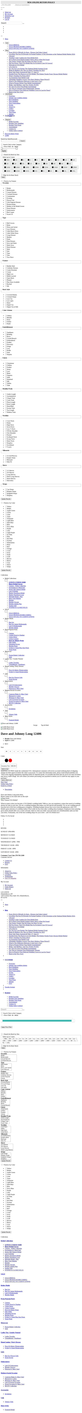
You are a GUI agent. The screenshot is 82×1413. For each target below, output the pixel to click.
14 (74, 160)
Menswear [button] (8, 651)
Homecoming (11, 204)
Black (9, 561)
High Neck (10, 425)
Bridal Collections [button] (7, 1241)
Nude (8, 555)
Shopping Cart (9, 16)
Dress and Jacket (12, 227)
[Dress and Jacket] (6, 1068)
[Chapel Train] (5, 1121)
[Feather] (4, 1112)
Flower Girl (10, 200)
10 (58, 160)
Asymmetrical (11, 396)
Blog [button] (6, 910)
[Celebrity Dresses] (7, 1075)
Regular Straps (11, 491)
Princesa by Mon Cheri (16, 688)
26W (65, 167)
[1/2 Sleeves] (7, 1145)
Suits (10, 657)
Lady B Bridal (13, 591)
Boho (8, 225)
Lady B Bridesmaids (15, 626)
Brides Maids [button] (5, 1285)
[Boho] (6, 1066)
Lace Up (9, 299)
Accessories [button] (4, 1390)
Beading (9, 334)
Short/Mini (10, 406)
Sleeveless (10, 480)
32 (70, 164)
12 (66, 160)
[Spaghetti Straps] (6, 1157)
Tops (8, 253)
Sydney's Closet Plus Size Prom (19, 648)
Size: (2, 747)
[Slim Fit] (5, 1141)
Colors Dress (13, 637)
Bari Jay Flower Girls (15, 677)
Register (7, 17)
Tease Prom (12, 649)
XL (65, 171)
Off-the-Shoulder (12, 431)
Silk (8, 381)
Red (8, 546)
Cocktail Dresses (12, 194)
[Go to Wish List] (3, 7)
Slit (8, 286)
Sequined (10, 379)
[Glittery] (3, 1091)
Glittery (9, 316)
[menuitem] (43, 12)
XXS (27, 171)
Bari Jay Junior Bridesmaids (17, 624)
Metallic (9, 318)
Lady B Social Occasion (16, 699)
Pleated (9, 280)
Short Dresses (11, 247)
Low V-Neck (11, 429)
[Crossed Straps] (6, 1084)
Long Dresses (11, 235)
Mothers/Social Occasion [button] (9, 1373)
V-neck (9, 447)
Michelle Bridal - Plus (16, 597)
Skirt (8, 249)
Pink (8, 536)
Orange (9, 549)
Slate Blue (10, 522)
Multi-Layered (11, 276)
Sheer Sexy (10, 245)
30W (8, 171)
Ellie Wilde (12, 642)
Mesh (8, 373)
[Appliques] (5, 1100)
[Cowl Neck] (6, 1127)
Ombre (9, 322)
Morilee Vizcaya (14, 687)
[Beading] (5, 1102)
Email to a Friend (6, 786)
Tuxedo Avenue (10, 987)
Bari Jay (11, 622)
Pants (8, 239)
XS (36, 171)
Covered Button (12, 295)
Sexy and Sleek (12, 243)
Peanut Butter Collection (16, 655)
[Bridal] (9, 1055)
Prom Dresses (11, 208)
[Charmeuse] (4, 1109)
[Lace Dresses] (6, 1069)
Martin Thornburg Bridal (16, 593)
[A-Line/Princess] (5, 1136)
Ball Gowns (10, 223)
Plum (8, 544)
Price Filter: (7, 146)
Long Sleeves (11, 474)
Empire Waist (11, 458)
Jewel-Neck (10, 427)
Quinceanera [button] (5, 1361)
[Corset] (7, 1078)
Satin (8, 377)
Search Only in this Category (12, 144)
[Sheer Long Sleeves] (7, 1150)
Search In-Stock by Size (11, 154)
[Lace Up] (6, 1086)
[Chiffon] (4, 1111)
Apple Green (11, 510)
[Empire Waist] (5, 1137)
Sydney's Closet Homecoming (18, 672)
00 (16, 160)
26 (47, 164)
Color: (3, 756)
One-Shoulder (11, 433)
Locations (8, 875)
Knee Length (11, 404)
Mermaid (9, 460)
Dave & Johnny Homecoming (18, 670)
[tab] (43, 593)
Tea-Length (10, 410)
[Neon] (3, 1094)
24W (56, 167)
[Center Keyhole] (7, 1077)
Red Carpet (10, 212)
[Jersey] (4, 1114)
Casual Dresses (11, 192)
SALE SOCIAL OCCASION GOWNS (21, 617)
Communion (11, 196)
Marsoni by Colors (15, 696)
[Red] (10, 760)
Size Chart (4, 782)
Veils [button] (6, 710)
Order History (9, 887)
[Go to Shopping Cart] (1, 7)
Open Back (10, 278)
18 (15, 164)
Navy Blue (10, 526)
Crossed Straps (11, 297)
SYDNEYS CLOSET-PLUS (18, 607)
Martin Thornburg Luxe (16, 595)
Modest (9, 237)
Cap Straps (10, 489)
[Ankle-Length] (5, 1118)
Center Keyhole (12, 270)
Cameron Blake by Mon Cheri (18, 694)
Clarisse (11, 633)
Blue (8, 524)
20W (37, 167)
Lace (8, 348)
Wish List (8, 12)
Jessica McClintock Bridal (17, 589)
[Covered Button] (6, 1082)
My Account (9, 14)
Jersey (9, 369)
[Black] (6, 760)
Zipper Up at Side (12, 307)
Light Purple (11, 532)
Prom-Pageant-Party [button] (8, 1299)
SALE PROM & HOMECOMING (20, 615)
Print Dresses (11, 241)
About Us (8, 871)
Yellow (9, 506)
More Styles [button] (8, 716)
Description (8, 789)
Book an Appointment (22, 5)
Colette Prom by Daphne (16, 635)
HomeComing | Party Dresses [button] (11, 1342)
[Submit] (23, 23)
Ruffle (9, 350)
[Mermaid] (5, 1139)
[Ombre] (3, 1096)
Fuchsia (9, 540)
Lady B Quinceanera (15, 685)
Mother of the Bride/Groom (15, 206)
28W (75, 167)
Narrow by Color (9, 503)
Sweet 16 (10, 214)
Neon (8, 320)
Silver (9, 565)
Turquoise (10, 518)
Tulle (8, 385)
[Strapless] (6, 1159)
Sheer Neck (10, 441)
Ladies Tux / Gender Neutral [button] (14, 659)
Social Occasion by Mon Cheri (18, 701)
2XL (73, 171)
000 (7, 160)
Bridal (9, 188)
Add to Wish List (6, 780)
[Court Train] (5, 1123)
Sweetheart (10, 445)
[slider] (73, 1020)
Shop (6, 904)
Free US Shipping (10, 878)
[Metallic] (3, 1093)
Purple (9, 528)
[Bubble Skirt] (7, 1073)
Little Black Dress (12, 231)
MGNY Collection (15, 703)
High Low (10, 274)
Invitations (12, 709)
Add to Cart (5, 769)
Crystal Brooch (11, 338)
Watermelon (10, 542)
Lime (8, 514)
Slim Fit (9, 462)
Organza (9, 375)
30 (62, 164)
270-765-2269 (6, 5)
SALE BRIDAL (14, 613)
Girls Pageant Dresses (14, 202)
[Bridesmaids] (9, 1057)
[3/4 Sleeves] (7, 1146)
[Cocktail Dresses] (9, 1061)
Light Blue (10, 520)
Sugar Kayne (13, 679)
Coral (8, 551)
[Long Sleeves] (7, 1148)
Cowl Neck (10, 421)
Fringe (9, 346)
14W (8, 167)
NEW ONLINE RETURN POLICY (41, 2)
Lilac (8, 530)
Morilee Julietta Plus (15, 604)
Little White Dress (12, 233)
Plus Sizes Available (13, 282)
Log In (7, 19)
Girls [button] (2, 1352)
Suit (8, 251)
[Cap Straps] (6, 1154)
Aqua (8, 516)
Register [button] (7, 993)
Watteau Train (11, 412)
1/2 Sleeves (10, 470)
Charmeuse (10, 363)
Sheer (8, 303)
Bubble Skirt (11, 266)
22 (31, 164)
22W (46, 167)
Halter (9, 423)
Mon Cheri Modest (15, 598)
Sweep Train (11, 408)
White (9, 567)
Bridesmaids (11, 190)
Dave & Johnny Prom (16, 640)
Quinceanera (11, 210)
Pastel (8, 324)
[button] (6, 39)
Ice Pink (9, 534)
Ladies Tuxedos (14, 662)
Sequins (9, 354)
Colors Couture (13, 639)
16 (7, 164)
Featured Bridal (14, 720)
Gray (8, 563)
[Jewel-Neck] (6, 1132)
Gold (8, 557)
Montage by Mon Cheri (16, 698)
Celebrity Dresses (12, 268)
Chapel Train (11, 398)
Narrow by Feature (10, 181)
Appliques (10, 332)
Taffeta (9, 383)
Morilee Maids (13, 628)
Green (9, 512)
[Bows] (5, 1103)
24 (39, 164)
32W (18, 171)
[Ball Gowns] (6, 1064)
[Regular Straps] (6, 1155)
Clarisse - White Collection (17, 586)
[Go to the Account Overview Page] (1, 9)
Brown (9, 559)
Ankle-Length (11, 394)
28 (54, 164)
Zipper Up (10, 305)
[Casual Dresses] (9, 1059)
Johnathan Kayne (14, 644)
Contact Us (8, 860)
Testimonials (9, 876)
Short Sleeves (11, 478)
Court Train (10, 400)
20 (23, 164)
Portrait (9, 435)
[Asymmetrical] (5, 1120)
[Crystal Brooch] (5, 1105)
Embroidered (11, 340)
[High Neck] (6, 1130)
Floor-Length (11, 402)
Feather (9, 342)
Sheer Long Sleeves (13, 476)
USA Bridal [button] (9, 960)
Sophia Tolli (12, 606)
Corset (9, 272)
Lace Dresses (11, 229)
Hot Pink (10, 538)
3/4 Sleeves (10, 472)
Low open (10, 301)
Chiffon (9, 365)
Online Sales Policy (7, 784)
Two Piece (10, 257)
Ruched (9, 284)
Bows (8, 336)
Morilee (11, 600)
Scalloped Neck (12, 437)
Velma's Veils (13, 714)
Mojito (9, 508)
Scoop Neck (11, 439)
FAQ (6, 864)
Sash (8, 352)
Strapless (9, 443)
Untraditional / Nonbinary (17, 664)
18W (27, 167)
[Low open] (6, 1087)
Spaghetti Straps (12, 493)
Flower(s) (10, 344)
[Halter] (6, 1128)
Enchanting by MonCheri (17, 587)
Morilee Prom (13, 646)
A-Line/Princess (12, 456)
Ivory (8, 553)
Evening (9, 198)
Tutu (8, 255)
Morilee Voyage (14, 602)
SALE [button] (7, 609)
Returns (7, 862)
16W (18, 167)
